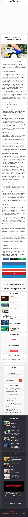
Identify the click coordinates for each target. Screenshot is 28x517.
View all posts (14, 350)
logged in (9, 359)
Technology (14, 35)
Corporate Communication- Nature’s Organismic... (16, 471)
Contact (2, 513)
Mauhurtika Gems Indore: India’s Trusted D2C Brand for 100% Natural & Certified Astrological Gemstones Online (14, 411)
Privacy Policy (7, 513)
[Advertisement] (14, 18)
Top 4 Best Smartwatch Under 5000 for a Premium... (14, 329)
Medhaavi (14, 1)
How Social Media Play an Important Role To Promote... (15, 477)
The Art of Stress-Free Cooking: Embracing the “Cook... (15, 311)
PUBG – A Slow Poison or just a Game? (16, 439)
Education (13, 422)
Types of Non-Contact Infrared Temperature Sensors (14, 317)
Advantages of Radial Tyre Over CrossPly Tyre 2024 (16, 426)
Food (11, 308)
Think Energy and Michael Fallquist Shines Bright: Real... (15, 305)
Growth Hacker (14, 511)
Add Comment (13, 42)
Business (13, 430)
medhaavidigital (21, 42)
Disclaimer (12, 513)
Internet (12, 443)
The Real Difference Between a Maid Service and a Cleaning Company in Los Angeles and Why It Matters (14, 390)
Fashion (11, 327)
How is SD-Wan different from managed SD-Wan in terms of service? (15, 446)
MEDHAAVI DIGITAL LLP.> (17, 510)
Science (17, 422)
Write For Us (3, 514)
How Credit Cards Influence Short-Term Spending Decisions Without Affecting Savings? (14, 405)
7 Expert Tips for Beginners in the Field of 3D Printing (15, 433)
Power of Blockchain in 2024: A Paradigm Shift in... (15, 323)
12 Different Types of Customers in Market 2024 (16, 459)
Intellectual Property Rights (20, 513)
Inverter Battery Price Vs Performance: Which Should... (15, 299)
